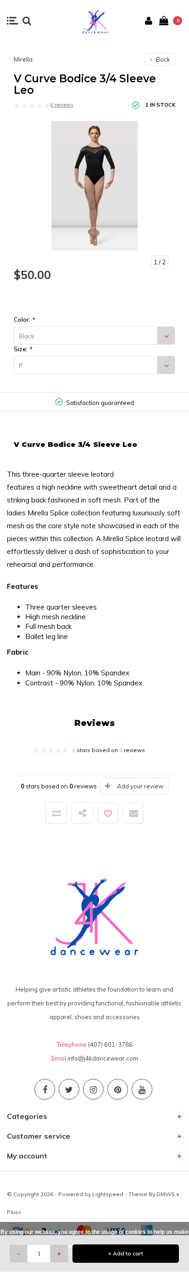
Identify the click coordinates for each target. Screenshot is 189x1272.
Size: (23, 349)
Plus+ (14, 1212)
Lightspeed (107, 1194)
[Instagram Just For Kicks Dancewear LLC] (93, 1089)
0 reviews (61, 105)
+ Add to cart (125, 1253)
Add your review (140, 786)
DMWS (165, 1194)
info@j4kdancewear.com (102, 1058)
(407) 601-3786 (110, 1044)
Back (162, 59)
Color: (24, 319)
